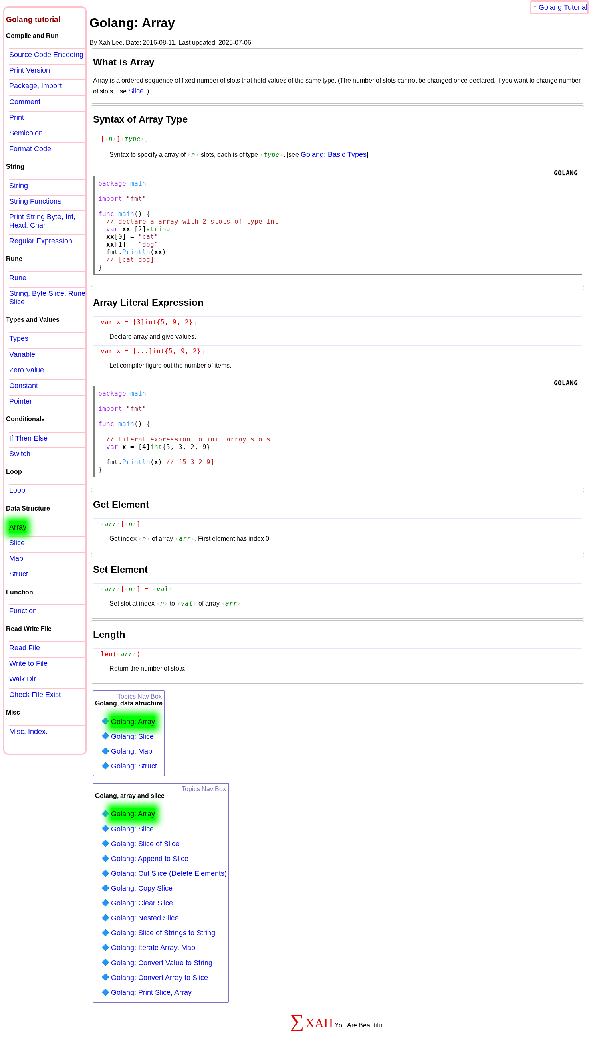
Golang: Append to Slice (149, 859)
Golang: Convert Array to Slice (159, 978)
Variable (22, 354)
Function (23, 611)
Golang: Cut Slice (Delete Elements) (169, 873)
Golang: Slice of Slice (145, 844)
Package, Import (35, 86)
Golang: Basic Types (334, 154)
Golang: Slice (132, 736)
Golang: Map (131, 751)
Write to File (28, 663)
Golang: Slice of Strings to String (163, 933)
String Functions (35, 201)
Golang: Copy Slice (142, 888)
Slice (136, 91)
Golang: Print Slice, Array (151, 992)
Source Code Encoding (46, 55)
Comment (24, 102)
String (18, 186)
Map (16, 558)
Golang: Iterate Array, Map (153, 948)
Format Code (30, 149)
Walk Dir (22, 679)
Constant (23, 386)
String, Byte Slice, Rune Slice (47, 297)
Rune (17, 278)
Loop (17, 490)
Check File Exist (35, 695)
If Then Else (28, 438)
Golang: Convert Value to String (161, 963)
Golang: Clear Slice (142, 903)
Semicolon (26, 133)
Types (18, 338)
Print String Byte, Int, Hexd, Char (42, 221)
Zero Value (26, 370)
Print (16, 117)
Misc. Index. (28, 732)
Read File (24, 648)
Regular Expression (40, 241)
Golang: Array (133, 722)
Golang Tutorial (563, 7)
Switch (19, 454)
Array (17, 527)
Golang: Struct (134, 766)
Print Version (29, 70)
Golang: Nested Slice (145, 918)
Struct (18, 574)
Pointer (20, 401)
